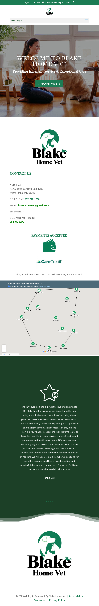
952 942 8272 (17, 221)
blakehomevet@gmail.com (33, 205)
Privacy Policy (57, 600)
